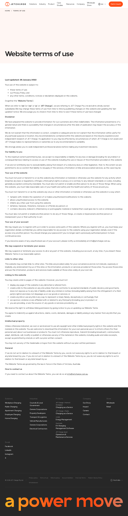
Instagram (9, 454)
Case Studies (60, 4)
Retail (108, 407)
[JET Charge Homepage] (15, 4)
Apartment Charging (13, 411)
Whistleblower (33, 482)
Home (7, 11)
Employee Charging (12, 414)
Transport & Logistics (38, 417)
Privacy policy (33, 478)
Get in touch (116, 4)
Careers (86, 411)
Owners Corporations (38, 409)
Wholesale (110, 403)
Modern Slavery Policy (95, 478)
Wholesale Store (91, 4)
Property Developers (38, 413)
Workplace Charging (13, 403)
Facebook (9, 446)
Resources (70, 4)
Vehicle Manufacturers (38, 421)
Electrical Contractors (38, 429)
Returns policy (55, 478)
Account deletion (67, 478)
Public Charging (11, 407)
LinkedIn (8, 450)
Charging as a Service (64, 407)
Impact (86, 407)
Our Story (87, 403)
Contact (86, 414)
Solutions (33, 4)
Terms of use (44, 478)
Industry (42, 4)
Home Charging (11, 418)
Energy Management (64, 420)
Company (80, 4)
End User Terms (81, 478)
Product (51, 4)
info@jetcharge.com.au (77, 374)
